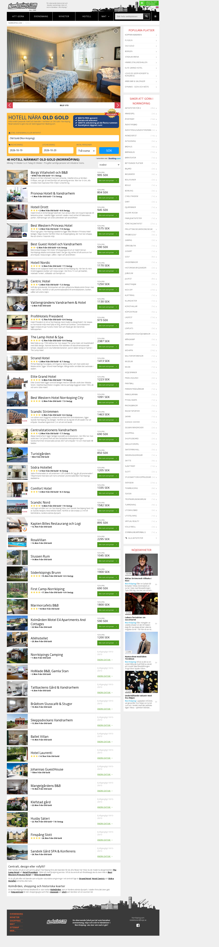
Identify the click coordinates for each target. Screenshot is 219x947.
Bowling (129, 190)
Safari (128, 416)
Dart (127, 201)
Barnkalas (130, 152)
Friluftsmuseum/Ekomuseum (138, 229)
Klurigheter (131, 301)
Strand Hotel (85, 878)
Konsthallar (131, 306)
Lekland (129, 323)
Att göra (18, 16)
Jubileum (129, 273)
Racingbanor (131, 405)
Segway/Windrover (134, 427)
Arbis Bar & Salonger (135, 81)
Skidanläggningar (134, 455)
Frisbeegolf (130, 234)
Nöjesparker (131, 372)
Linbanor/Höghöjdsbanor (137, 334)
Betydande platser (134, 163)
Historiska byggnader (135, 267)
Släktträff (130, 466)
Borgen (128, 51)
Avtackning (130, 141)
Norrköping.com (15, 23)
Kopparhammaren (133, 35)
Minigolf (129, 345)
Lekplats (129, 328)
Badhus (128, 146)
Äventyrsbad (131, 124)
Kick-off (129, 290)
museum (54, 892)
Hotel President (30, 872)
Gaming (128, 240)
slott (64, 892)
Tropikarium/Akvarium (135, 499)
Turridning (130, 504)
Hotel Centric (98, 878)
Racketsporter (132, 411)
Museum (129, 361)
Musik (127, 367)
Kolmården (56, 889)
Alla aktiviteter (135, 538)
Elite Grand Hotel (42, 874)
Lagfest (128, 317)
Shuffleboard (132, 438)
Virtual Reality (132, 521)
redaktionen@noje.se (138, 920)
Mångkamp (130, 339)
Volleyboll (130, 526)
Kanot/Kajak (130, 284)
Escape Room (131, 213)
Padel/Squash (131, 378)
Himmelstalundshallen (136, 62)
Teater (128, 493)
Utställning (131, 515)
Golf (127, 256)
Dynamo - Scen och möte (137, 86)
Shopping (129, 433)
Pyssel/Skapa (131, 400)
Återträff (129, 119)
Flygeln (128, 40)
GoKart (128, 251)
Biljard (128, 168)
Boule (128, 185)
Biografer (130, 174)
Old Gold (129, 46)
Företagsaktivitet (133, 223)
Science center (132, 422)
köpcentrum (17, 892)
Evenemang (41, 16)
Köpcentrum (131, 312)
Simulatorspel (132, 444)
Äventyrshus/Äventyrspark (138, 130)
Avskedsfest (131, 135)
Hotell (86, 16)
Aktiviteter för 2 (133, 108)
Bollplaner (130, 179)
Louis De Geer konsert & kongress (137, 74)
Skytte (128, 460)
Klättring (129, 295)
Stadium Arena (132, 57)
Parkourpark (131, 394)
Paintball (129, 383)
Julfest (128, 278)
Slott (128, 471)
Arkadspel (130, 113)
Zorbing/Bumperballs (135, 532)
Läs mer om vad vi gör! (97, 925)
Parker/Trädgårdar (134, 389)
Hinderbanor (131, 262)
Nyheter (64, 16)
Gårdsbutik (130, 245)
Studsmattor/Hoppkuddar (138, 477)
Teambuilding (131, 488)
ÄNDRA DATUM (104, 659)
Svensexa (129, 482)
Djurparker (130, 207)
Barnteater (130, 157)
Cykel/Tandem (131, 196)
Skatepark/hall (132, 449)
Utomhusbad (131, 510)
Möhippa (129, 350)
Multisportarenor (134, 356)
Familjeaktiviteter (133, 218)
